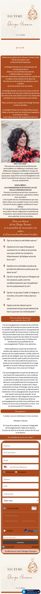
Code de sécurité (28, 521)
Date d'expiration (11, 521)
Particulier (10, 472)
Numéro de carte (11, 515)
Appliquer (20, 542)
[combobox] (5, 467)
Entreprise (22, 472)
